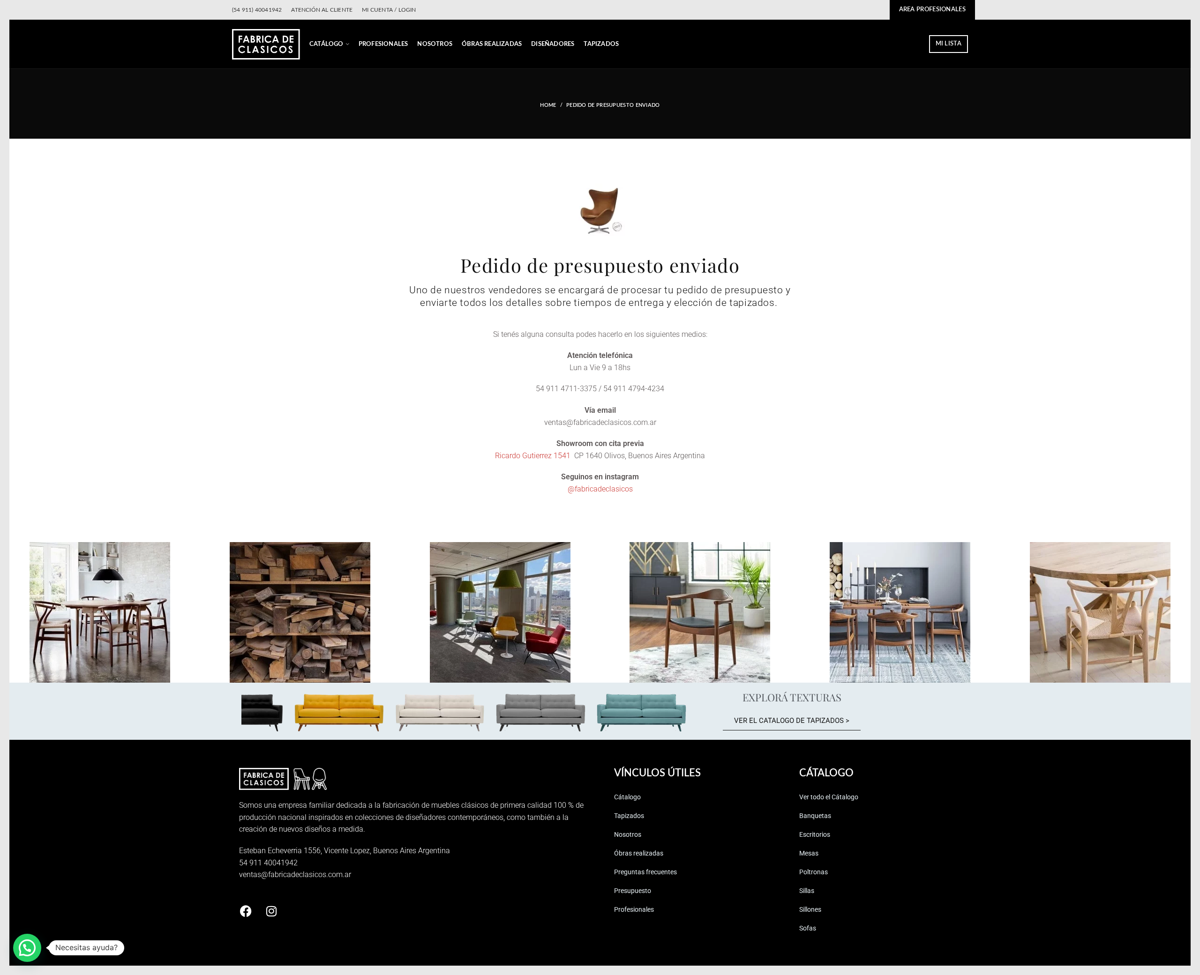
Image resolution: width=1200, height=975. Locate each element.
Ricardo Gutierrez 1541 (533, 455)
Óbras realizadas (638, 853)
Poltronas (813, 872)
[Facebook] (245, 911)
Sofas (807, 928)
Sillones (810, 909)
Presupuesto (632, 890)
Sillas (806, 890)
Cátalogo (627, 797)
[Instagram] (271, 911)
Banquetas (815, 815)
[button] (27, 948)
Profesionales (634, 909)
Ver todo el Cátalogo (828, 797)
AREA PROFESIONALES (932, 10)
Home (548, 105)
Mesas (808, 853)
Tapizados (629, 815)
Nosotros (627, 834)
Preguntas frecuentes (645, 872)
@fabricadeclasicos (600, 488)
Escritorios (814, 834)
